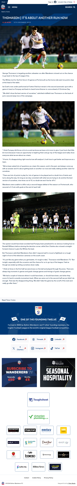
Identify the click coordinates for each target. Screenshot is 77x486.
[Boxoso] (30, 454)
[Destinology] (47, 455)
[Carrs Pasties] (63, 430)
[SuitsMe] (21, 466)
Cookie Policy (36, 478)
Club (3, 2)
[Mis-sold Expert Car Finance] (55, 467)
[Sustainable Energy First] (30, 442)
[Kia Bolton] (13, 442)
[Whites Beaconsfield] (13, 454)
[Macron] (30, 430)
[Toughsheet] (38, 400)
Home (8, 11)
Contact (26, 478)
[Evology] (63, 442)
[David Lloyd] (47, 442)
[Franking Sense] (13, 430)
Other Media (71, 483)
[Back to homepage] (3, 7)
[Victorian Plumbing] (38, 417)
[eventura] (47, 430)
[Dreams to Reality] (63, 454)
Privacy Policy (48, 478)
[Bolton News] (38, 466)
